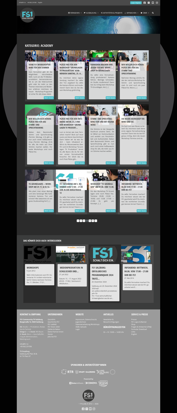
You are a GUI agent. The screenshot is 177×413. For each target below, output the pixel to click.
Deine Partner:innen (55, 332)
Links (133, 332)
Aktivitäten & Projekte (112, 13)
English (40, 2)
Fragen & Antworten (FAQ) (141, 327)
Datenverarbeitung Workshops (88, 324)
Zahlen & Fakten (54, 329)
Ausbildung (91, 13)
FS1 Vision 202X (54, 327)
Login (78, 329)
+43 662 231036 (31, 2)
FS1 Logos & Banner (139, 322)
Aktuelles (108, 314)
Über (145, 13)
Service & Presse (139, 314)
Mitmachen (131, 13)
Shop (133, 324)
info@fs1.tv (22, 2)
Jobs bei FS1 (52, 337)
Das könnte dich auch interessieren (42, 240)
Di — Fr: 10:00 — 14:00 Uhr (113, 332)
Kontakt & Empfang (30, 314)
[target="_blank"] (157, 2)
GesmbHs (51, 319)
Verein (50, 334)
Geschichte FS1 (53, 322)
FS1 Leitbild (52, 324)
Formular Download (139, 329)
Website (80, 314)
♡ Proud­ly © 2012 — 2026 (88, 404)
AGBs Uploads (81, 327)
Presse (134, 319)
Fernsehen (75, 13)
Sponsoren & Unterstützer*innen (88, 364)
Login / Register (136, 3)
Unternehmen (55, 314)
